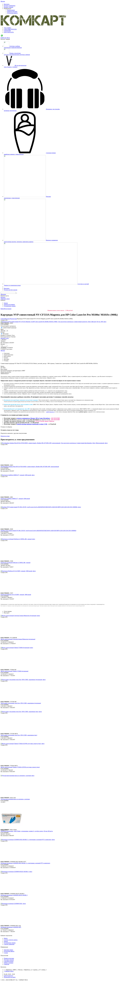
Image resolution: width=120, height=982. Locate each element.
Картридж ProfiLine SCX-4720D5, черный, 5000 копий (16, 594)
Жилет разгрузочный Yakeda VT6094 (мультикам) (14, 671)
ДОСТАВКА (7, 27)
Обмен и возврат (8, 962)
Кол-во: (3, 344)
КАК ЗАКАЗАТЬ (9, 32)
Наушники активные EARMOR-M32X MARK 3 (14, 895)
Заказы (6, 303)
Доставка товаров (9, 959)
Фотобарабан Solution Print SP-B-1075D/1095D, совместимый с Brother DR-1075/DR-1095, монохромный (30, 466)
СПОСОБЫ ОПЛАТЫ (10, 29)
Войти (2, 308)
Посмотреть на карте (10, 977)
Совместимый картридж (9, 327)
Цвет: (2, 329)
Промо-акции (11, 10)
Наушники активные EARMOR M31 (11, 927)
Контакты (6, 4)
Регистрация (7, 308)
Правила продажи (12, 11)
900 (5, 334)
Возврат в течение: (6, 335)
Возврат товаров (8, 7)
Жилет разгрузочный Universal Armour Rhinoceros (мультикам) (18, 639)
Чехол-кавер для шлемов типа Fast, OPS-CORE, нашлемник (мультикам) (21, 703)
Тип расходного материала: (8, 326)
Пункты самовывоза (9, 5)
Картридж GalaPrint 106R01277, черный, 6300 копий (15, 498)
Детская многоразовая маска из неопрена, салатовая (15, 799)
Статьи (6, 952)
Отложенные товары (10, 306)
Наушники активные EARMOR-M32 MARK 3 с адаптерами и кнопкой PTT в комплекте (25, 863)
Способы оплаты (8, 961)
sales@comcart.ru (50, 412)
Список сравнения (9, 944)
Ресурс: (3, 332)
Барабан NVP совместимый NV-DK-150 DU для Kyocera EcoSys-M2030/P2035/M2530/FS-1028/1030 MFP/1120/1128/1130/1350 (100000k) (38, 530)
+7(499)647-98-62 (8, 971)
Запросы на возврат (9, 304)
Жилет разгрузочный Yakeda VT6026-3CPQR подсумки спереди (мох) (20, 767)
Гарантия (6, 964)
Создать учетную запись (10, 940)
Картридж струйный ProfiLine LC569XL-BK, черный (15, 562)
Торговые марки (8, 949)
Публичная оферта (12, 13)
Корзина (3, 297)
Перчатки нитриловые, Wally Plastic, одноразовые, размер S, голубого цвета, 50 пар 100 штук (27, 831)
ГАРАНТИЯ (7, 30)
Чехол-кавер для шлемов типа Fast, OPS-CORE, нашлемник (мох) (19, 735)
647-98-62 (5, 37)
